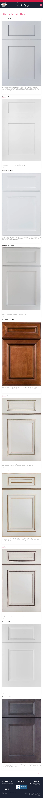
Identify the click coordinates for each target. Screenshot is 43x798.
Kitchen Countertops (36, 793)
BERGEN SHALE (6, 696)
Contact (39, 795)
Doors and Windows (28, 793)
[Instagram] (8, 789)
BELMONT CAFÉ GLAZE (8, 319)
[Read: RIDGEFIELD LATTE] (21, 204)
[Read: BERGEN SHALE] (21, 730)
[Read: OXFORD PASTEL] (21, 53)
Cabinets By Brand (31, 792)
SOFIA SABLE (5, 546)
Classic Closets (30, 794)
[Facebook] (6, 789)
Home (25, 792)
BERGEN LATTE (6, 621)
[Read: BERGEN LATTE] (21, 655)
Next (39, 773)
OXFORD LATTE (6, 96)
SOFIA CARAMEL (6, 470)
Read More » (4, 92)
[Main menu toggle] (41, 5)
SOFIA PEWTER (6, 395)
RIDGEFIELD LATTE (7, 171)
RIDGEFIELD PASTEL (8, 245)
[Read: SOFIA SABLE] (21, 580)
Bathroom (38, 792)
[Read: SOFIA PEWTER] (21, 429)
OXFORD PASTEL (6, 18)
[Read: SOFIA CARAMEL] (21, 504)
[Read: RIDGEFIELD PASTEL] (21, 278)
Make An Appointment (21, 0)
